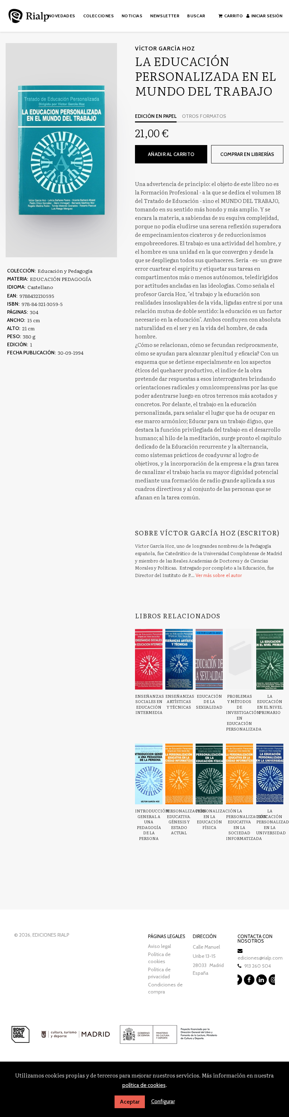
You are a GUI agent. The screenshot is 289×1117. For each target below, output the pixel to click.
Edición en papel (156, 116)
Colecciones (98, 15)
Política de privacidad (159, 973)
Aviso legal (159, 946)
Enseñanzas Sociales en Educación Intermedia (149, 704)
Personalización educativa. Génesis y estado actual (185, 821)
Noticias (132, 15)
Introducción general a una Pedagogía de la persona (152, 824)
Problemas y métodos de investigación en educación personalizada (244, 712)
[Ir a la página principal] (28, 14)
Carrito (233, 15)
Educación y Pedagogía (65, 270)
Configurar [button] (163, 1101)
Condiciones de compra (165, 988)
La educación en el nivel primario (269, 704)
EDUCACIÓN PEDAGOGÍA (60, 278)
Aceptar (130, 1101)
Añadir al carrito (171, 154)
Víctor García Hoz (165, 48)
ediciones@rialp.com (260, 958)
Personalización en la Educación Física (216, 819)
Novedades (61, 15)
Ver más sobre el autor (219, 575)
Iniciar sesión (266, 15)
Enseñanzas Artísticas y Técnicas (179, 701)
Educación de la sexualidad (209, 701)
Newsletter (164, 15)
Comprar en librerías (247, 154)
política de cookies (144, 1085)
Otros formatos (204, 116)
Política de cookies (159, 958)
